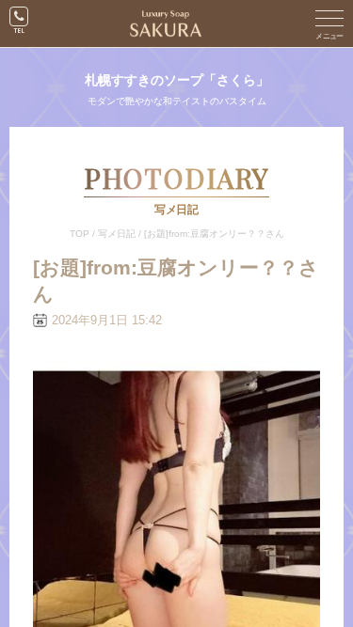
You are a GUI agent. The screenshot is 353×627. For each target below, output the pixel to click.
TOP (79, 233)
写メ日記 (117, 233)
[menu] (329, 23)
